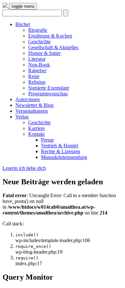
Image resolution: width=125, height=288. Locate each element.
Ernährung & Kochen (50, 36)
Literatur (37, 59)
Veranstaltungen (31, 111)
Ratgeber (37, 70)
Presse (47, 140)
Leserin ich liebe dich (24, 168)
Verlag (22, 116)
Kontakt (36, 134)
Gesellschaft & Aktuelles (53, 47)
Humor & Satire (44, 53)
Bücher (22, 24)
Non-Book (39, 64)
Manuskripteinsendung (64, 157)
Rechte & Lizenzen (60, 151)
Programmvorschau (48, 93)
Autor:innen (27, 99)
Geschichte (39, 41)
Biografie (37, 30)
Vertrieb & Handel (59, 145)
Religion (37, 82)
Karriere (36, 128)
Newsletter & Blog (34, 105)
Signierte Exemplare (48, 88)
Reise (33, 76)
